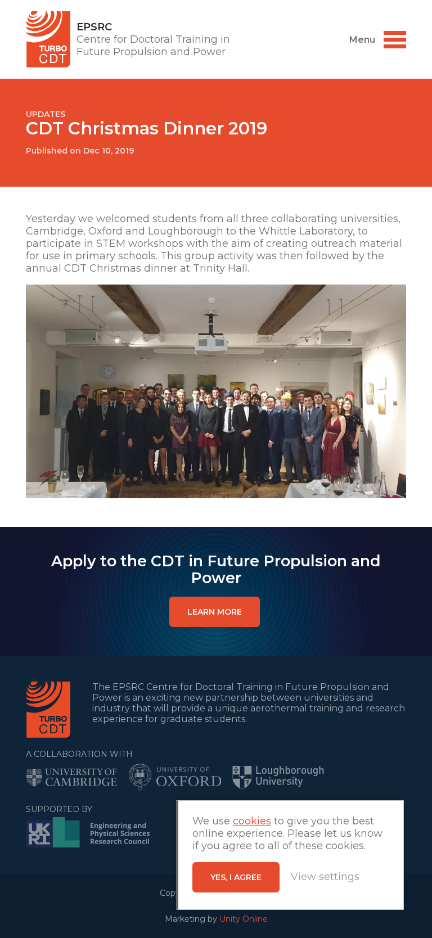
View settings (325, 877)
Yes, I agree (236, 877)
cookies (252, 821)
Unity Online (243, 919)
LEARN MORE (214, 612)
